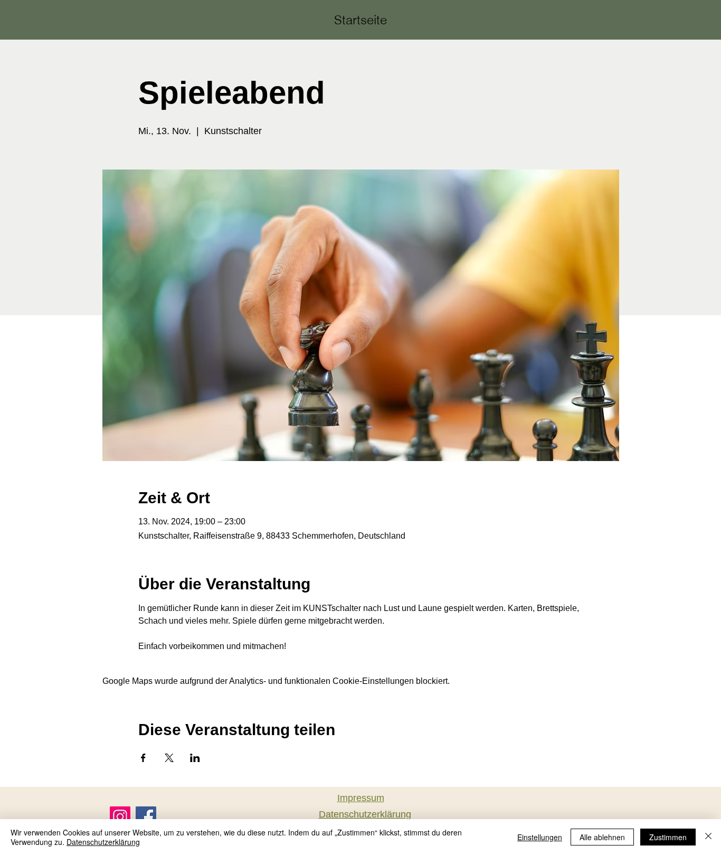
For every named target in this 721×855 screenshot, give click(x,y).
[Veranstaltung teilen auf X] (169, 758)
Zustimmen (668, 837)
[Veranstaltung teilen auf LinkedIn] (195, 758)
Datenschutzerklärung (103, 842)
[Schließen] (708, 837)
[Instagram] (120, 816)
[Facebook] (146, 816)
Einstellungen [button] (539, 837)
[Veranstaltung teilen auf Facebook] (143, 758)
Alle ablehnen (602, 837)
